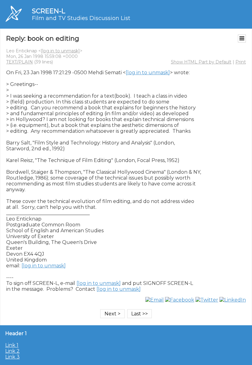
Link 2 (12, 351)
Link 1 (11, 345)
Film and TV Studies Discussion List (81, 18)
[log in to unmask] (60, 51)
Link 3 (12, 357)
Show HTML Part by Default (201, 62)
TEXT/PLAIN (19, 62)
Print (240, 62)
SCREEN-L (48, 11)
